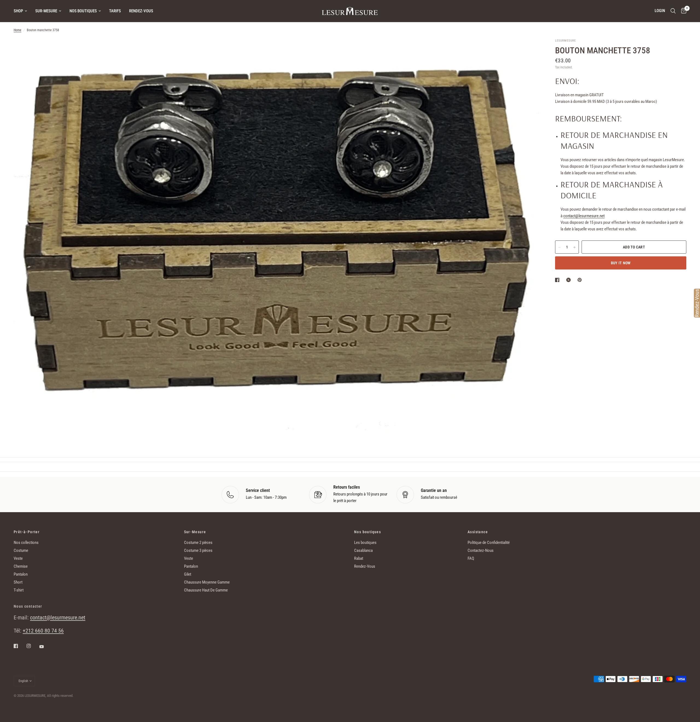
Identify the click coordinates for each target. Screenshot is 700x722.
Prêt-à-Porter (27, 532)
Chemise (21, 566)
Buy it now (621, 263)
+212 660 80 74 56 (43, 630)
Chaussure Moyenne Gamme (207, 582)
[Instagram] (33, 646)
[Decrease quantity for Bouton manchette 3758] (559, 247)
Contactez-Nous (481, 550)
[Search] (673, 11)
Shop (18, 10)
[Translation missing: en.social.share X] (569, 280)
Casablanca (363, 550)
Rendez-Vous (141, 10)
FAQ (471, 558)
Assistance (478, 532)
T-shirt (19, 590)
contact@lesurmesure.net (584, 216)
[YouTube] (45, 647)
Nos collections (26, 542)
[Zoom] (527, 50)
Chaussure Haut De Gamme (206, 590)
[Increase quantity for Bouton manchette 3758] (574, 247)
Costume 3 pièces (198, 550)
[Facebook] (20, 646)
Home (17, 30)
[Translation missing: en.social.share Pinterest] (581, 280)
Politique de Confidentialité (489, 542)
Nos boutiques (83, 10)
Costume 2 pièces (198, 542)
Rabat (358, 558)
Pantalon (21, 574)
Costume (21, 550)
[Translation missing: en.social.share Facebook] (558, 280)
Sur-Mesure (46, 10)
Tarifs (115, 10)
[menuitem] (22, 11)
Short (18, 582)
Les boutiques (365, 542)
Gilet (187, 574)
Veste (18, 558)
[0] (682, 11)
